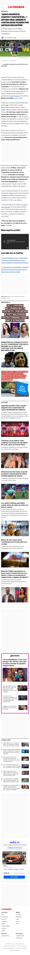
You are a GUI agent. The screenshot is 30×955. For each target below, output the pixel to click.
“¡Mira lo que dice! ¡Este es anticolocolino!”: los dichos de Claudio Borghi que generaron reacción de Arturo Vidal (10, 773)
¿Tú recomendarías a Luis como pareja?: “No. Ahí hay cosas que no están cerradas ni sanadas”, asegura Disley (15, 663)
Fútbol (9, 296)
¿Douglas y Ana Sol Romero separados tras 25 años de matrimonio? (10, 707)
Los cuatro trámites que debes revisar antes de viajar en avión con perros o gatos (14, 505)
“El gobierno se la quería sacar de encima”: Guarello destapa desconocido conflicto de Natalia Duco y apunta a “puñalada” (11, 787)
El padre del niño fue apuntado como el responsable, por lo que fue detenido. (12, 547)
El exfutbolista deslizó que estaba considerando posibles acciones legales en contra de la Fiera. (13, 582)
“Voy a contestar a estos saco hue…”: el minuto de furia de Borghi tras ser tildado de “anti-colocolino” (12, 766)
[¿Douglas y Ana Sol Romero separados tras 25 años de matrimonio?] (23, 707)
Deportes (4, 11)
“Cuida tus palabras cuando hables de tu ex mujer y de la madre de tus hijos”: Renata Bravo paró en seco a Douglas (9, 689)
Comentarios (13, 60)
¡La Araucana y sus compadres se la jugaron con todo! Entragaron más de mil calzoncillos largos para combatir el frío (10, 698)
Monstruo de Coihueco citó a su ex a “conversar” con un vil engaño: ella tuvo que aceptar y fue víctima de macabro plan (14, 346)
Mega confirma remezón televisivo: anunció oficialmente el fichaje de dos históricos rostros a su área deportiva (12, 752)
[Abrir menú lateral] (2, 7)
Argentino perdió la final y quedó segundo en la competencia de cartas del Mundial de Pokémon (13, 408)
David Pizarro (14, 96)
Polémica (3, 298)
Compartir (5, 60)
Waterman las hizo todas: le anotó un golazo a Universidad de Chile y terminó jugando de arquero (14, 474)
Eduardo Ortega (12, 38)
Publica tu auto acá (14, 848)
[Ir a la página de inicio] (16, 7)
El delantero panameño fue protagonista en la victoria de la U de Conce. (14, 479)
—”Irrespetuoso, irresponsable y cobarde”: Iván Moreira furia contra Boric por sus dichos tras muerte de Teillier (14, 269)
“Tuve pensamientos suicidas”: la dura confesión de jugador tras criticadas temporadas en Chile (11, 780)
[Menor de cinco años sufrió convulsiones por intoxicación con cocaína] (15, 560)
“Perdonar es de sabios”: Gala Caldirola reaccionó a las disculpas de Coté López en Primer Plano (14, 443)
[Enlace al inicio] (15, 656)
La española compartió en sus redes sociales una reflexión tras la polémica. (14, 448)
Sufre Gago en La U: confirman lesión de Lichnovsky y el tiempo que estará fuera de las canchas (11, 744)
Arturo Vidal (20, 91)
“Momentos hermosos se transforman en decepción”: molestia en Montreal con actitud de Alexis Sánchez (11, 759)
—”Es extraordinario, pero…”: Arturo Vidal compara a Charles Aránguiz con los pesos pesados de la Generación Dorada (14, 260)
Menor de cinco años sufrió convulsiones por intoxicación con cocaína (14, 542)
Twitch (11, 193)
